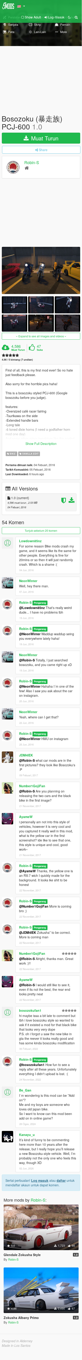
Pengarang (40, 602)
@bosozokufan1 (32, 1064)
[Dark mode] (69, 17)
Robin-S (31, 162)
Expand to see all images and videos (41, 336)
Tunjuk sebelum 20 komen (41, 530)
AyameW (25, 816)
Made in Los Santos (16, 1345)
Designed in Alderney (17, 1341)
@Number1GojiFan (33, 906)
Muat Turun (44, 138)
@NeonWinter (29, 634)
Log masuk (39, 1180)
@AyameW (27, 871)
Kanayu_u (27, 1134)
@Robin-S (27, 660)
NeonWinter (28, 580)
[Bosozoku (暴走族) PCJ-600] (41, 270)
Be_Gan (25, 1090)
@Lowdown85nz (32, 607)
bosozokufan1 (30, 1010)
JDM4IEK (26, 755)
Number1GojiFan (32, 786)
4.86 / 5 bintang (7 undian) (17, 359)
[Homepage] (26, 167)
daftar (61, 1180)
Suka (40, 349)
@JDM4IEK (27, 932)
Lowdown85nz (30, 541)
